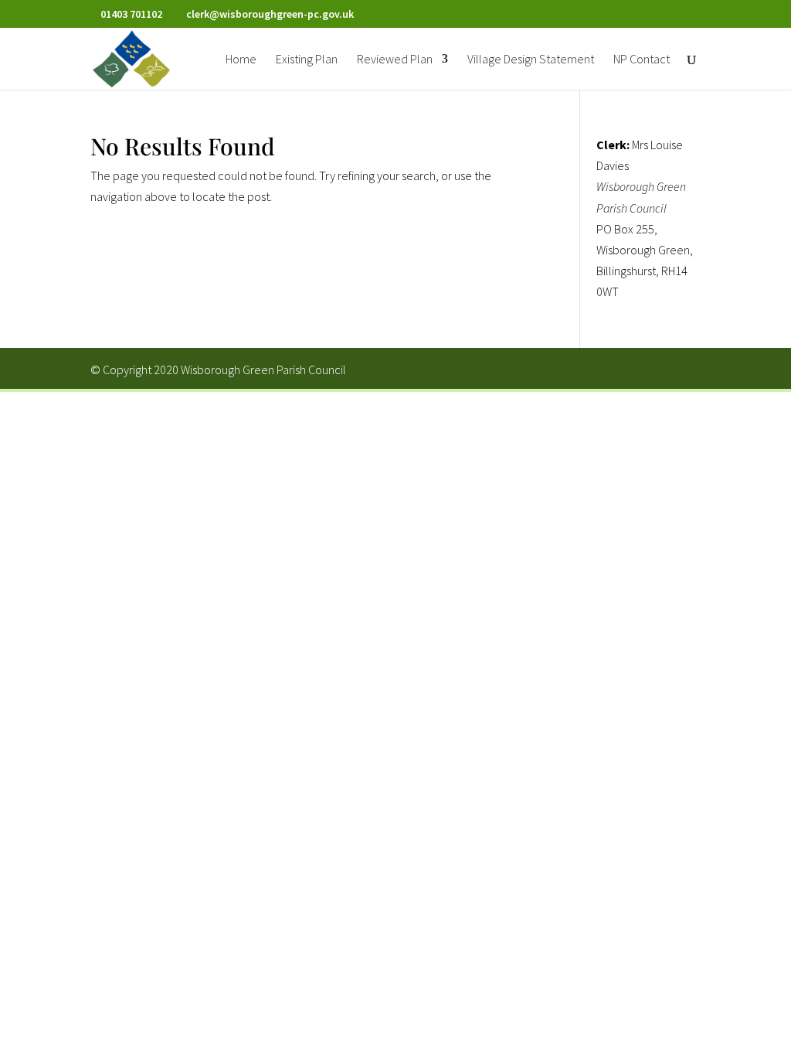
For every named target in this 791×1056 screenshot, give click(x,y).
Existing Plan (307, 59)
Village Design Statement (530, 59)
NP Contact (641, 59)
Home (241, 59)
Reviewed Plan (395, 59)
